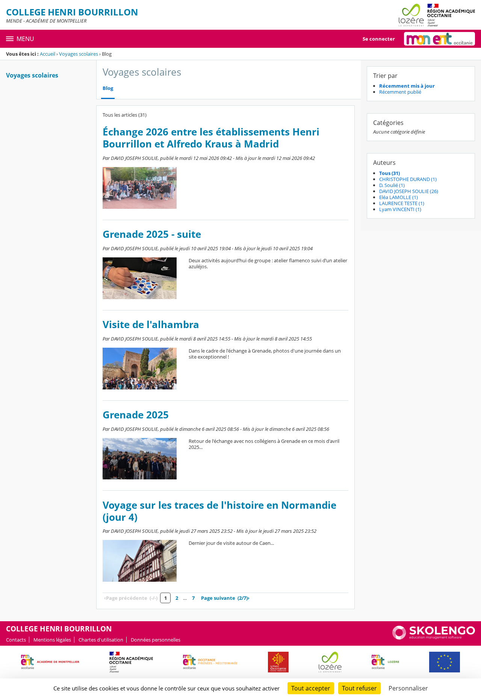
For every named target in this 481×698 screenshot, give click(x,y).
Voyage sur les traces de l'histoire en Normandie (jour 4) (219, 511)
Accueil (47, 53)
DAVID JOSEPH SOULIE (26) (408, 191)
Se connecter (379, 38)
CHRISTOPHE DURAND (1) (408, 179)
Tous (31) (389, 173)
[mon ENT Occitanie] (439, 39)
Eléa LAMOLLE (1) (398, 197)
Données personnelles (155, 640)
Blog (108, 88)
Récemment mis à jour (407, 86)
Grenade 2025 (136, 414)
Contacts (16, 640)
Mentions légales (52, 640)
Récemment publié (400, 92)
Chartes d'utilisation (101, 640)
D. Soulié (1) (392, 185)
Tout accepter (310, 688)
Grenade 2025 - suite (152, 234)
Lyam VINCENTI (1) (400, 209)
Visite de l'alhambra (151, 324)
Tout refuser (359, 688)
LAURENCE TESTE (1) (401, 203)
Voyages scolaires (78, 53)
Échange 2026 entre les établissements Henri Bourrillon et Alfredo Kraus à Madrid (211, 138)
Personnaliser (408, 688)
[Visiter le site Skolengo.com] (433, 637)
